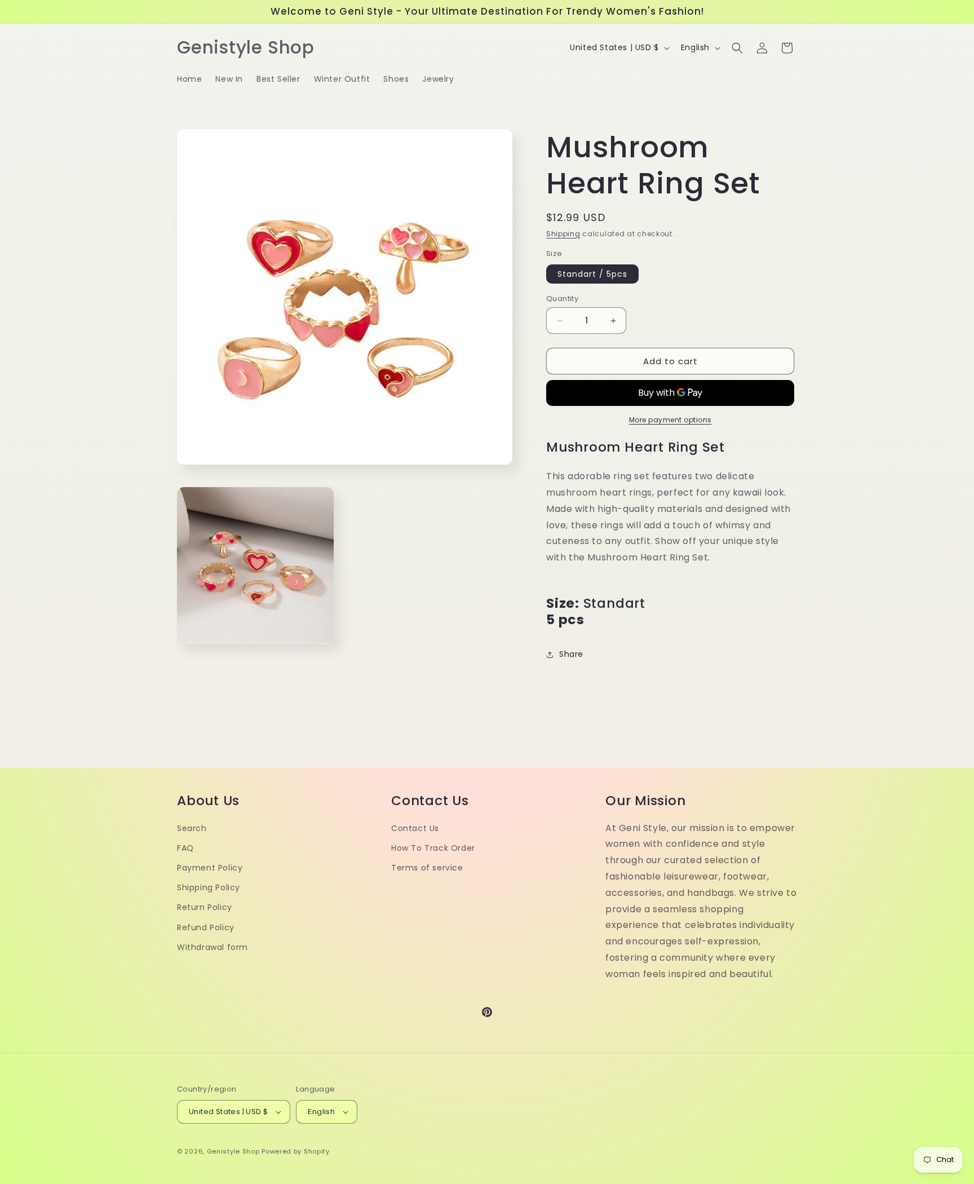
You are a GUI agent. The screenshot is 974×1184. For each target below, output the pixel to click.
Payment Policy (209, 867)
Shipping (563, 233)
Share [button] (571, 654)
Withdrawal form (212, 947)
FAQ (185, 848)
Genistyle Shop (233, 1151)
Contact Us (415, 828)
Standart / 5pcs (592, 274)
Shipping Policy (208, 887)
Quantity (562, 298)
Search (192, 828)
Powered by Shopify (296, 1151)
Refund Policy (205, 927)
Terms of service (427, 867)
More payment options (670, 420)
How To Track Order (433, 848)
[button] (737, 48)
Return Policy (204, 907)
